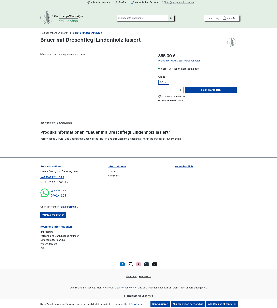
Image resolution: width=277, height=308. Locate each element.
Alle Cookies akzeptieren (222, 304)
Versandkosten (129, 287)
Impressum (46, 231)
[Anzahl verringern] (161, 90)
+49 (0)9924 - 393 (52, 177)
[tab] (48, 122)
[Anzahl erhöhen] (181, 90)
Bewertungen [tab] (64, 122)
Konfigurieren (160, 304)
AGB (42, 248)
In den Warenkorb (211, 89)
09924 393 (58, 195)
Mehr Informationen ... (134, 304)
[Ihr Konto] (217, 18)
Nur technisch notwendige (188, 304)
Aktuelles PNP (184, 166)
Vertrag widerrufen (53, 214)
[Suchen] (170, 18)
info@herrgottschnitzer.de (179, 2)
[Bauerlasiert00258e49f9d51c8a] (96, 84)
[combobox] (142, 18)
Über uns (113, 171)
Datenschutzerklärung (52, 239)
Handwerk (113, 175)
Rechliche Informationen (56, 226)
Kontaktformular (68, 206)
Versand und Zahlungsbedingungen (59, 235)
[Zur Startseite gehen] (62, 17)
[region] (96, 84)
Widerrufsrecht (48, 243)
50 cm (163, 82)
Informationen (117, 166)
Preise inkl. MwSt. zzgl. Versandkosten (179, 60)
